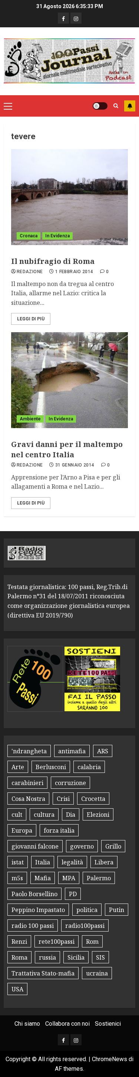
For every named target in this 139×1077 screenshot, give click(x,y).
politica (86, 910)
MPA (68, 878)
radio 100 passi (32, 926)
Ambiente (30, 418)
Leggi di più (30, 318)
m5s (17, 878)
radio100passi (85, 926)
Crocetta (93, 799)
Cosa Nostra (28, 799)
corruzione (70, 783)
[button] (8, 106)
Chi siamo (27, 1023)
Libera (104, 862)
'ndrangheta (29, 751)
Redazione (30, 271)
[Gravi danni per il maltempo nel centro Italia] (69, 380)
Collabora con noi (67, 1023)
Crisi (63, 799)
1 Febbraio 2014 (74, 271)
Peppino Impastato (38, 910)
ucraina (97, 973)
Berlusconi (51, 767)
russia (47, 957)
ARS (102, 751)
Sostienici (108, 1023)
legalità (72, 862)
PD (73, 894)
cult (16, 815)
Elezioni (98, 815)
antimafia (72, 751)
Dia (70, 815)
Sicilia (76, 957)
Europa (21, 830)
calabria (89, 767)
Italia (42, 862)
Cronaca (28, 235)
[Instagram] (76, 18)
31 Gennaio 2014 (74, 465)
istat (17, 862)
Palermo (99, 878)
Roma (19, 957)
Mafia (42, 878)
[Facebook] (63, 18)
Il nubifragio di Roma (53, 261)
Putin (116, 910)
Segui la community (129, 105)
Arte (17, 767)
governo (82, 846)
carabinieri (27, 783)
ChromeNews (109, 1059)
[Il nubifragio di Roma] (69, 197)
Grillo (113, 846)
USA (17, 989)
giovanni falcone (35, 846)
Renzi (19, 941)
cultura (44, 815)
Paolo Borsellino (34, 894)
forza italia (59, 830)
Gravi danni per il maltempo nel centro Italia (67, 449)
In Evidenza (57, 235)
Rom (92, 941)
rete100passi (57, 941)
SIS (100, 957)
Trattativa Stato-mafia (43, 973)
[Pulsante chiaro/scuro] (100, 106)
